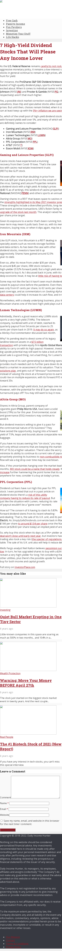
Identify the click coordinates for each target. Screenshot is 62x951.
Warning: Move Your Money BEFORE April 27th (26, 683)
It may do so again (43, 329)
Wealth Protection (10, 673)
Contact (10, 940)
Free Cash (12, 20)
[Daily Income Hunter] (14, 1)
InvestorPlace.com (25, 567)
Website (4, 815)
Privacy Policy (13, 947)
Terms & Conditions (17, 943)
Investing (12, 30)
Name (4, 803)
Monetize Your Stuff (18, 33)
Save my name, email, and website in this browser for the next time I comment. (29, 822)
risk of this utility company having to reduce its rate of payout (25, 496)
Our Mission (13, 937)
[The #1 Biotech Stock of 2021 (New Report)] (28, 733)
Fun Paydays (14, 27)
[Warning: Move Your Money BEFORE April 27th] (28, 670)
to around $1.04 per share (32, 523)
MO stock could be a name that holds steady (35, 469)
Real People (6, 737)
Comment (5, 797)
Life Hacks (12, 37)
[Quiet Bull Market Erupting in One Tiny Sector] (28, 606)
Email (4, 809)
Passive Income (15, 23)
